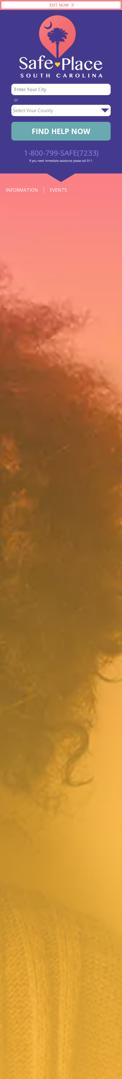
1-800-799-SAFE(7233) (61, 152)
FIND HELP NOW (61, 131)
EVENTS (58, 190)
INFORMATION (22, 190)
